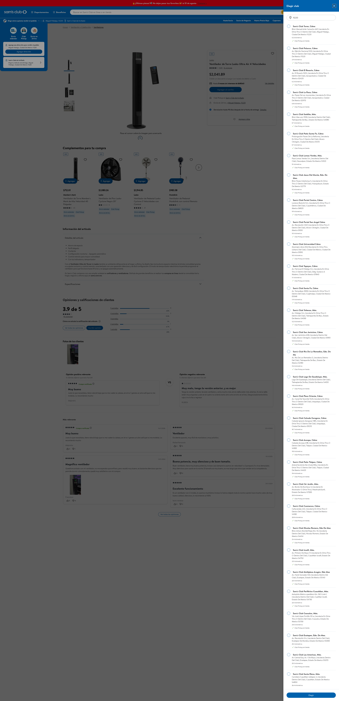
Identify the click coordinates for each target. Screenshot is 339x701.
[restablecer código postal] (290, 17)
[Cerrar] (334, 5)
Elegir (311, 695)
